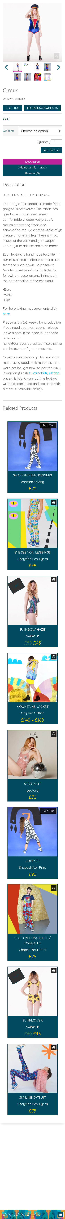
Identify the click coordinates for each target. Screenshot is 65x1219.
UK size (8, 130)
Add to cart (51, 150)
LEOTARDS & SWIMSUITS (42, 108)
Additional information (32, 167)
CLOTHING (12, 108)
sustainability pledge (44, 373)
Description (32, 161)
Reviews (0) (32, 173)
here (6, 314)
